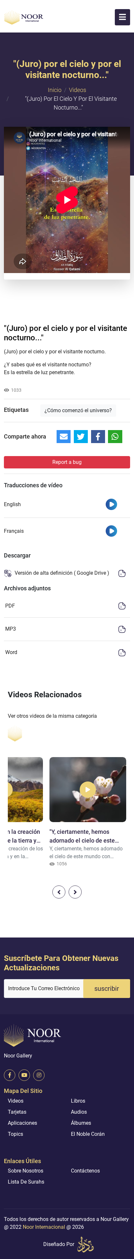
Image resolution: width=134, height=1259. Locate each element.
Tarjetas (17, 1112)
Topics (15, 1134)
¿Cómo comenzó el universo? (78, 410)
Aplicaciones (22, 1123)
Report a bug (67, 462)
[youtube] (24, 1075)
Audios (79, 1112)
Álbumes (81, 1123)
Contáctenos (85, 1171)
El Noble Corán (88, 1134)
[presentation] (58, 891)
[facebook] (9, 1075)
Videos (77, 89)
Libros (78, 1101)
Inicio (54, 89)
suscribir (106, 988)
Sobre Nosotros (25, 1171)
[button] (122, 17)
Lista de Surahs (26, 1182)
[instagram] (39, 1075)
